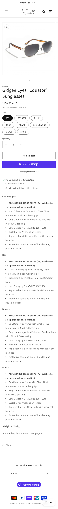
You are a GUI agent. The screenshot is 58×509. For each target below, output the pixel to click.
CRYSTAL (21, 118)
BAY (8, 118)
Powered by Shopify (40, 503)
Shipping (5, 107)
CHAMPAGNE (39, 125)
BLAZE (22, 125)
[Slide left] (22, 80)
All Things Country (24, 503)
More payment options (29, 171)
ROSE (8, 125)
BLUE (37, 118)
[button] (6, 11)
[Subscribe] (46, 473)
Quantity (6, 138)
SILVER (9, 131)
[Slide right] (35, 80)
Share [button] (9, 445)
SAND (23, 131)
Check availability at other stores (21, 188)
